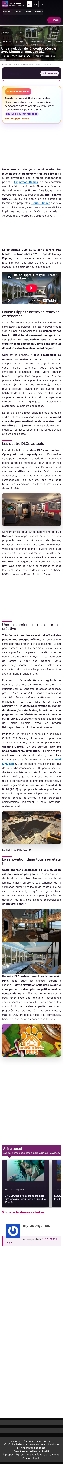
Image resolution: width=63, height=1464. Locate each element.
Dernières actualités (25, 1451)
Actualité (7, 33)
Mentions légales (31, 1458)
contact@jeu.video (17, 118)
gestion (19, 42)
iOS (49, 42)
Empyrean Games (26, 182)
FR (29, 4)
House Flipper (35, 42)
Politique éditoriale (36, 1454)
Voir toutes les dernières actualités (23, 1212)
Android (7, 42)
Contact (54, 1454)
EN (35, 4)
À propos (8, 1454)
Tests (19, 33)
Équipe (20, 1454)
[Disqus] (31, 1291)
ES (42, 4)
